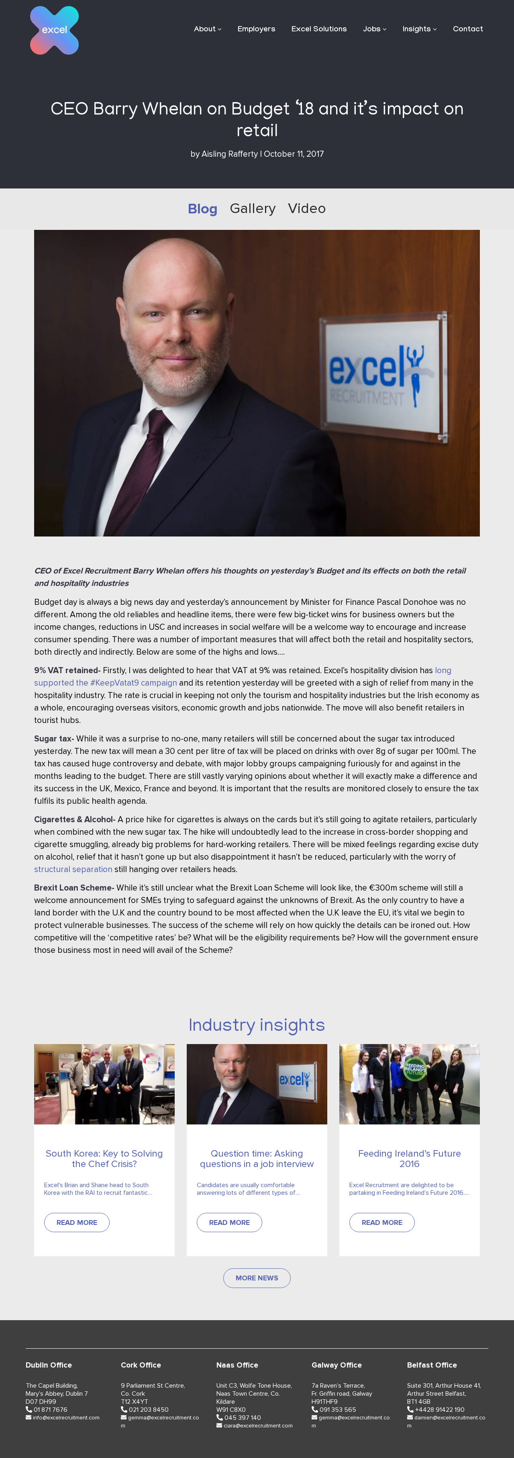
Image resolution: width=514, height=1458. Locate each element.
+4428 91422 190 (440, 1410)
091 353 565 (338, 1410)
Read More (77, 1222)
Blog (203, 209)
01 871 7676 (50, 1410)
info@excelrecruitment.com (66, 1418)
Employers (256, 30)
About (205, 30)
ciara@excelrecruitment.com (258, 1426)
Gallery (253, 209)
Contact (468, 30)
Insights (417, 30)
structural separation (73, 869)
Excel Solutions (319, 30)
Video (307, 209)
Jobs (372, 30)
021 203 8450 (149, 1410)
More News (257, 1278)
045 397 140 (242, 1418)
